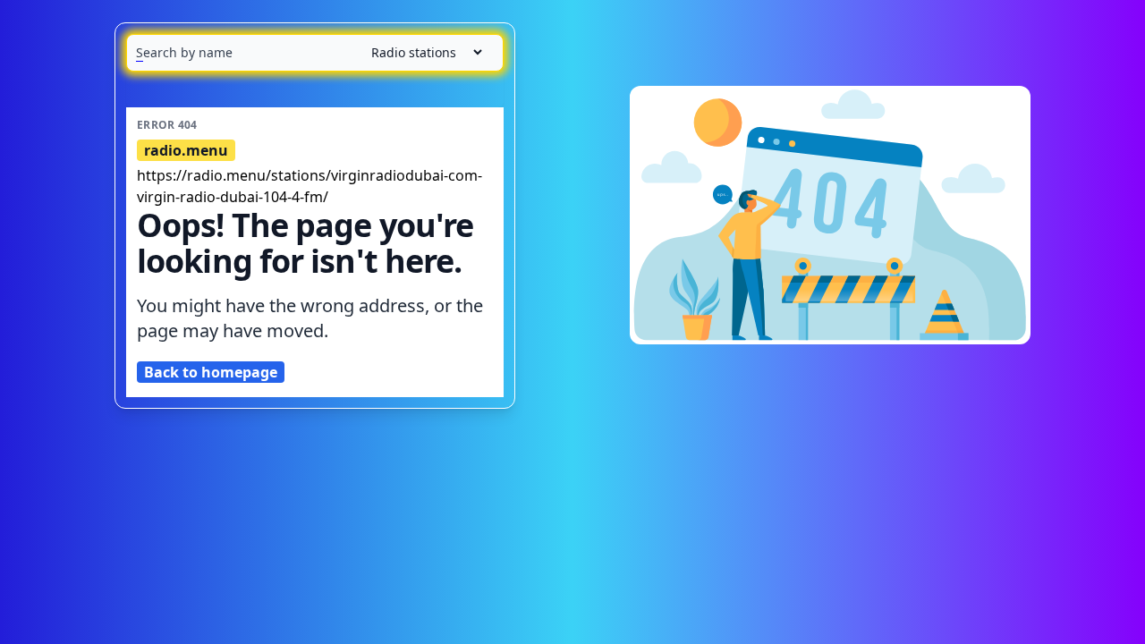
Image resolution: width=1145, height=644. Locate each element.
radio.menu (186, 150)
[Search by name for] (315, 53)
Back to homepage (210, 372)
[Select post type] (419, 52)
